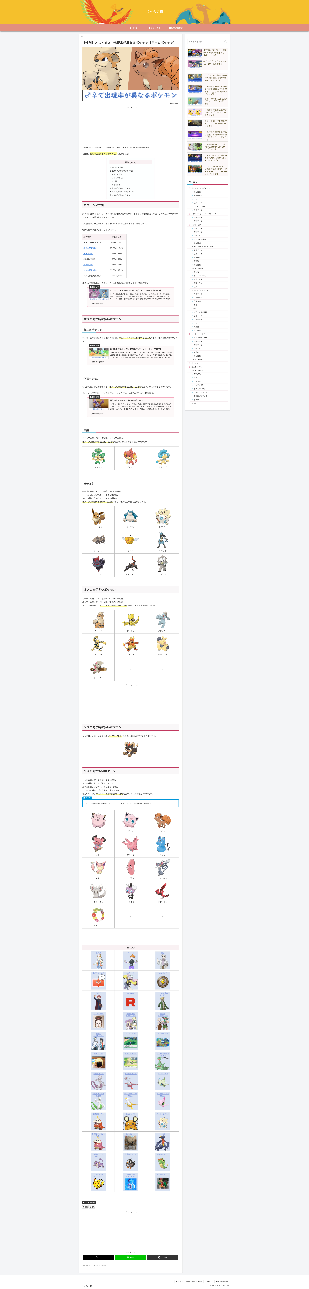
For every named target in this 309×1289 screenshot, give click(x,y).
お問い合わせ (223, 1281)
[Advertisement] (130, 126)
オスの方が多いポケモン (121, 188)
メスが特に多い (90, 270)
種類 (93, 1207)
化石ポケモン (119, 177)
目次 (127, 162)
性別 (86, 1207)
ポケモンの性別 (117, 167)
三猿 (115, 181)
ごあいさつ (209, 1281)
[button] (162, 1257)
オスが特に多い (90, 248)
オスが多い (88, 253)
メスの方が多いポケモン (121, 195)
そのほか (117, 184)
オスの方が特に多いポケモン (122, 171)
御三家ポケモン (120, 174)
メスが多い (88, 264)
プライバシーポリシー (193, 1281)
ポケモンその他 (90, 1202)
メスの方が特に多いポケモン (122, 191)
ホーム (180, 1281)
